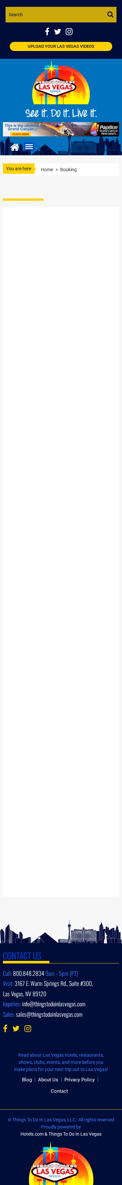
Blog (27, 1080)
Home (47, 169)
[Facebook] (49, 32)
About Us (48, 1080)
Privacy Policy (79, 1080)
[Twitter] (60, 32)
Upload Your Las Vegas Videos (61, 46)
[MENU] (29, 146)
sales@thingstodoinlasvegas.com (49, 1014)
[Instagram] (71, 32)
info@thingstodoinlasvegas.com (54, 1004)
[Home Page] (14, 146)
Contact (59, 1091)
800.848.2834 (28, 973)
